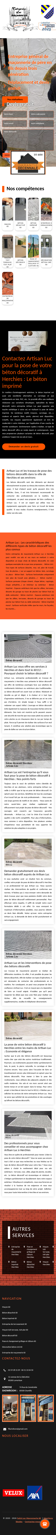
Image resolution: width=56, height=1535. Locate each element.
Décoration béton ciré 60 (12, 1347)
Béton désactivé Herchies (30, 1264)
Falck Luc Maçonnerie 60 (29, 1518)
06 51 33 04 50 (27, 1370)
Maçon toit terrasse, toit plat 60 (15, 1330)
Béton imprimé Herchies (15, 1264)
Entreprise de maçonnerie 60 (13, 1353)
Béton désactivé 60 (10, 1313)
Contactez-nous (32, 1522)
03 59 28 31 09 (14, 1370)
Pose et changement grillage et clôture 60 (19, 1341)
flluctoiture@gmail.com (17, 1429)
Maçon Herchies (46, 1263)
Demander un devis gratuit (24, 447)
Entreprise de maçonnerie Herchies (16, 1251)
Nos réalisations (15, 99)
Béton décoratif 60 (9, 1336)
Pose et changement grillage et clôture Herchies (32, 1252)
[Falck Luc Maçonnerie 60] (20, 19)
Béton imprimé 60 (9, 1318)
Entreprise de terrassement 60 (14, 1324)
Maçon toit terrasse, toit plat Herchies (46, 1252)
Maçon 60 (6, 1307)
